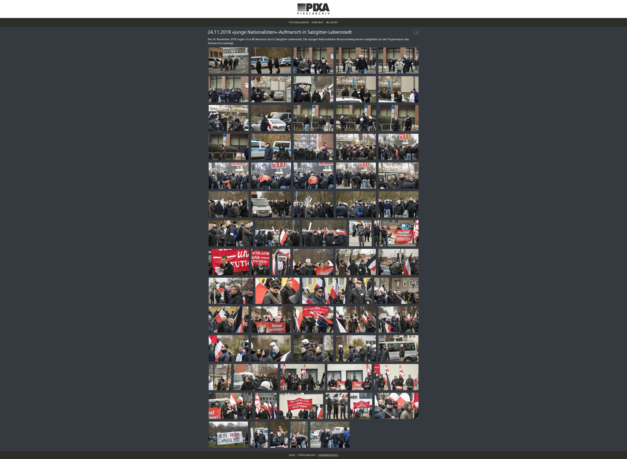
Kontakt (318, 22)
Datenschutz (328, 455)
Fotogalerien (299, 22)
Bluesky (332, 22)
